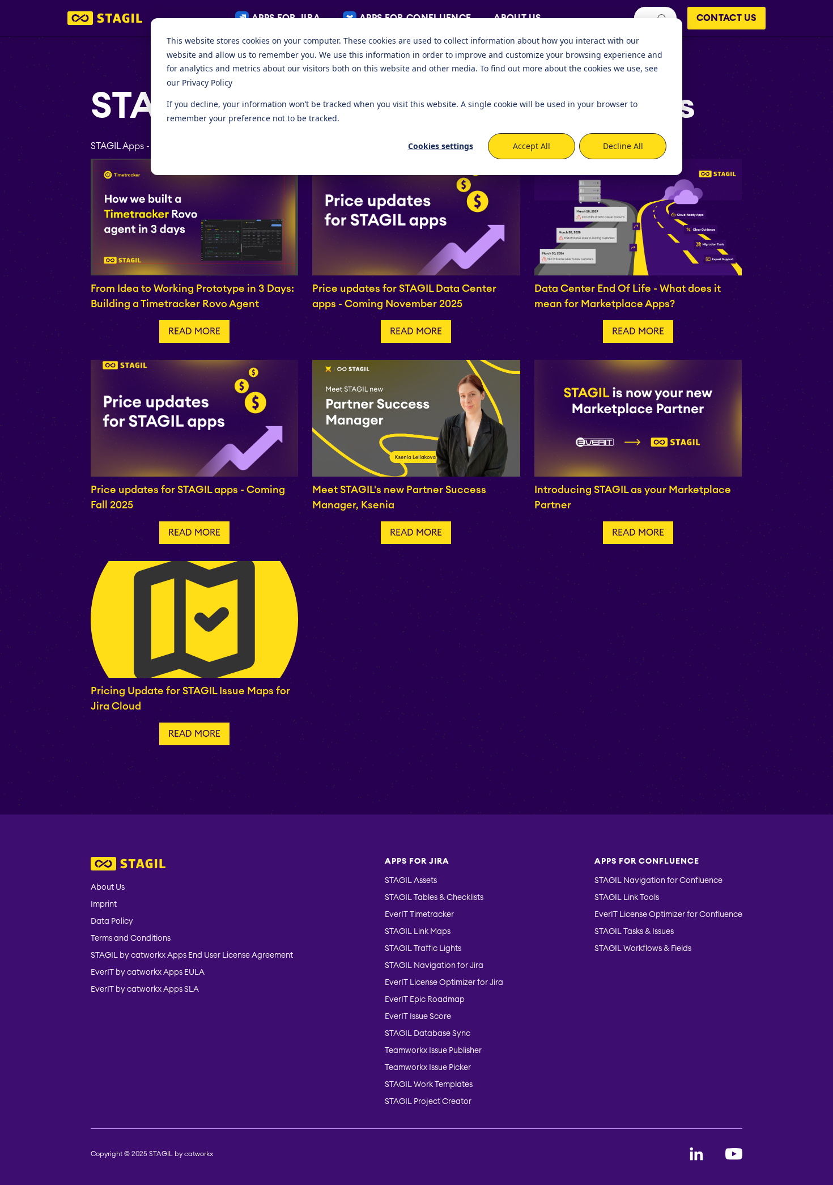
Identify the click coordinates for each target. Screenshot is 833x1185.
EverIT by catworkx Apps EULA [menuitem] (148, 972)
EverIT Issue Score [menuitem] (418, 1017)
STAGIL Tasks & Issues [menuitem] (634, 932)
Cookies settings (440, 146)
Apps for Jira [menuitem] (417, 861)
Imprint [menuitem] (104, 904)
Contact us (726, 18)
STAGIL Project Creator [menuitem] (428, 1102)
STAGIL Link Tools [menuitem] (626, 898)
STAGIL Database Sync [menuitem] (427, 1034)
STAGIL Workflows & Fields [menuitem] (642, 949)
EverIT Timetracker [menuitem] (419, 915)
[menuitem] (192, 865)
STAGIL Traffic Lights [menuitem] (423, 949)
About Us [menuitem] (108, 887)
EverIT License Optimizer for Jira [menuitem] (444, 983)
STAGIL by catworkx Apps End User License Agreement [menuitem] (192, 955)
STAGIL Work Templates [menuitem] (429, 1085)
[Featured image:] (194, 216)
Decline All (623, 146)
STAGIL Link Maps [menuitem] (417, 932)
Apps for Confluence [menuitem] (646, 861)
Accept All (531, 146)
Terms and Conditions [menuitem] (131, 938)
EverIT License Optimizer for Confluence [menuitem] (668, 915)
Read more (194, 331)
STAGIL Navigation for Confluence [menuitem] (658, 881)
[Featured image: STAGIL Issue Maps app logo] (194, 618)
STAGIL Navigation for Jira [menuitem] (434, 966)
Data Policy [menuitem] (112, 921)
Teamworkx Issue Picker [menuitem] (428, 1068)
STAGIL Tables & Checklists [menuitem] (434, 898)
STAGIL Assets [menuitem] (411, 881)
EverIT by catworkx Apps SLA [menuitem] (145, 989)
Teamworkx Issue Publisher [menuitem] (433, 1051)
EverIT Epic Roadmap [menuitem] (425, 1000)
